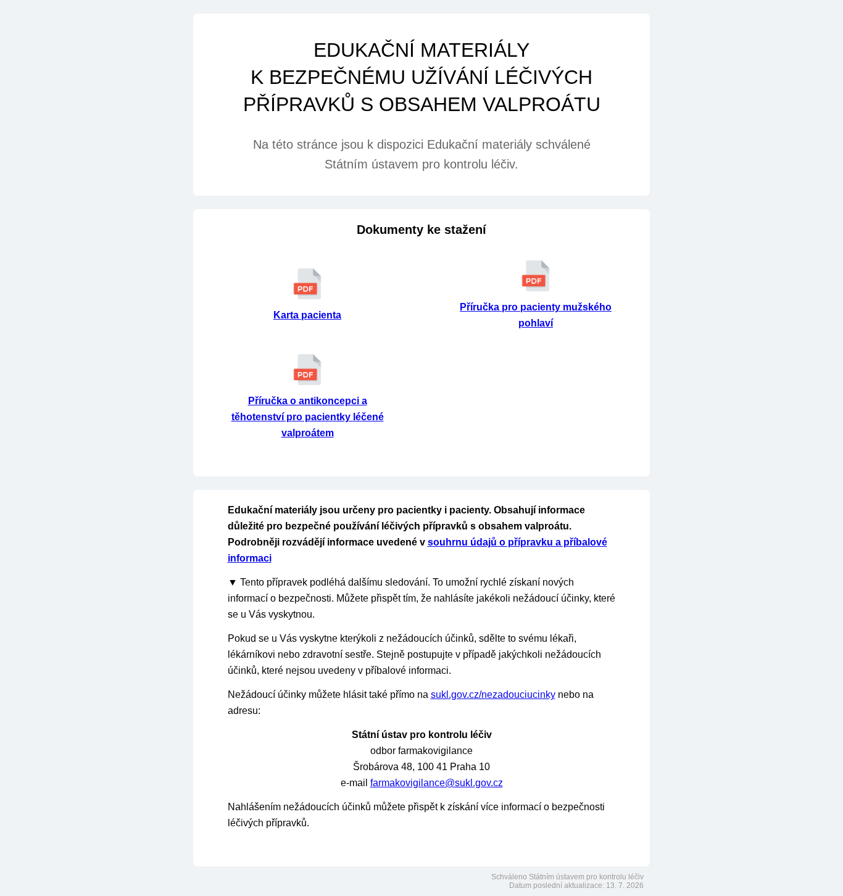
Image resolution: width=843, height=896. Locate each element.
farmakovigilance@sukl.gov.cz (436, 783)
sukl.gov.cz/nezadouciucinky (493, 694)
